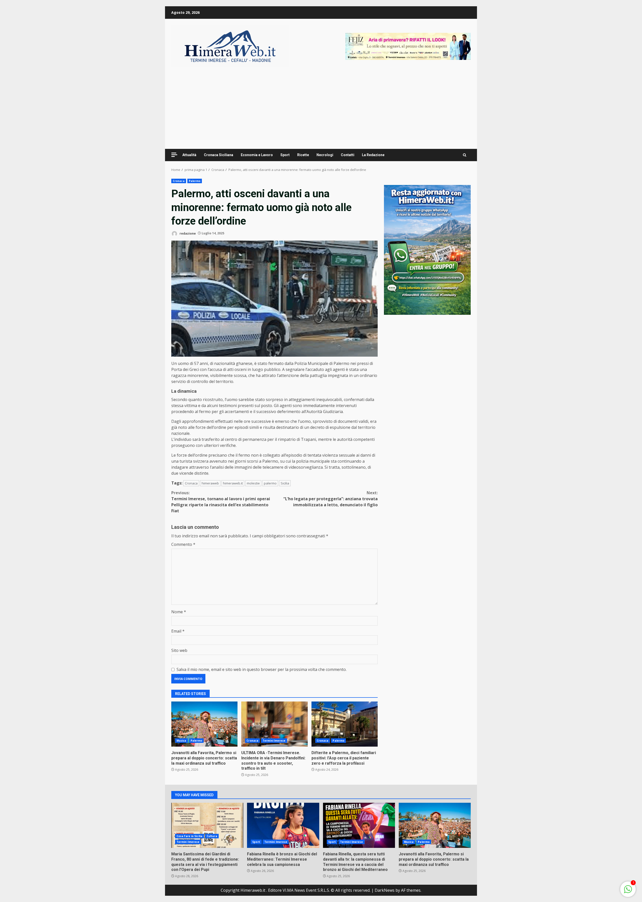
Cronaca (179, 181)
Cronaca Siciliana (218, 155)
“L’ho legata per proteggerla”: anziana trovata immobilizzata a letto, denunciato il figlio (330, 499)
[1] (628, 891)
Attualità (189, 155)
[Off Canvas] (174, 155)
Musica (181, 740)
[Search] (464, 155)
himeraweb (210, 483)
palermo (270, 483)
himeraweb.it (233, 483)
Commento (183, 544)
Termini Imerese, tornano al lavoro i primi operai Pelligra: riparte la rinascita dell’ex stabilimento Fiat (220, 502)
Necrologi (324, 155)
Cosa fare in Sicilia (189, 836)
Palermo (195, 181)
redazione (187, 233)
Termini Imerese (274, 740)
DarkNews (384, 890)
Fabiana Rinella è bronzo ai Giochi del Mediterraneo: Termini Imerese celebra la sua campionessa (283, 825)
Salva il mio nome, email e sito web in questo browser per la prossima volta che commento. (262, 669)
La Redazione (373, 155)
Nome (178, 612)
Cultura (212, 836)
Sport (285, 155)
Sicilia (285, 483)
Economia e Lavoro (257, 155)
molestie (253, 483)
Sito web (179, 650)
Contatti (347, 155)
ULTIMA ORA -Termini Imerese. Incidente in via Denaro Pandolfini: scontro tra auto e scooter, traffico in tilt (274, 724)
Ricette (303, 155)
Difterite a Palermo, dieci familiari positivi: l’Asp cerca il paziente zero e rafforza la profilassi (344, 724)
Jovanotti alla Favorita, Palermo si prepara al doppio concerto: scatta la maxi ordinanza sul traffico (204, 724)
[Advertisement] (408, 46)
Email (178, 631)
